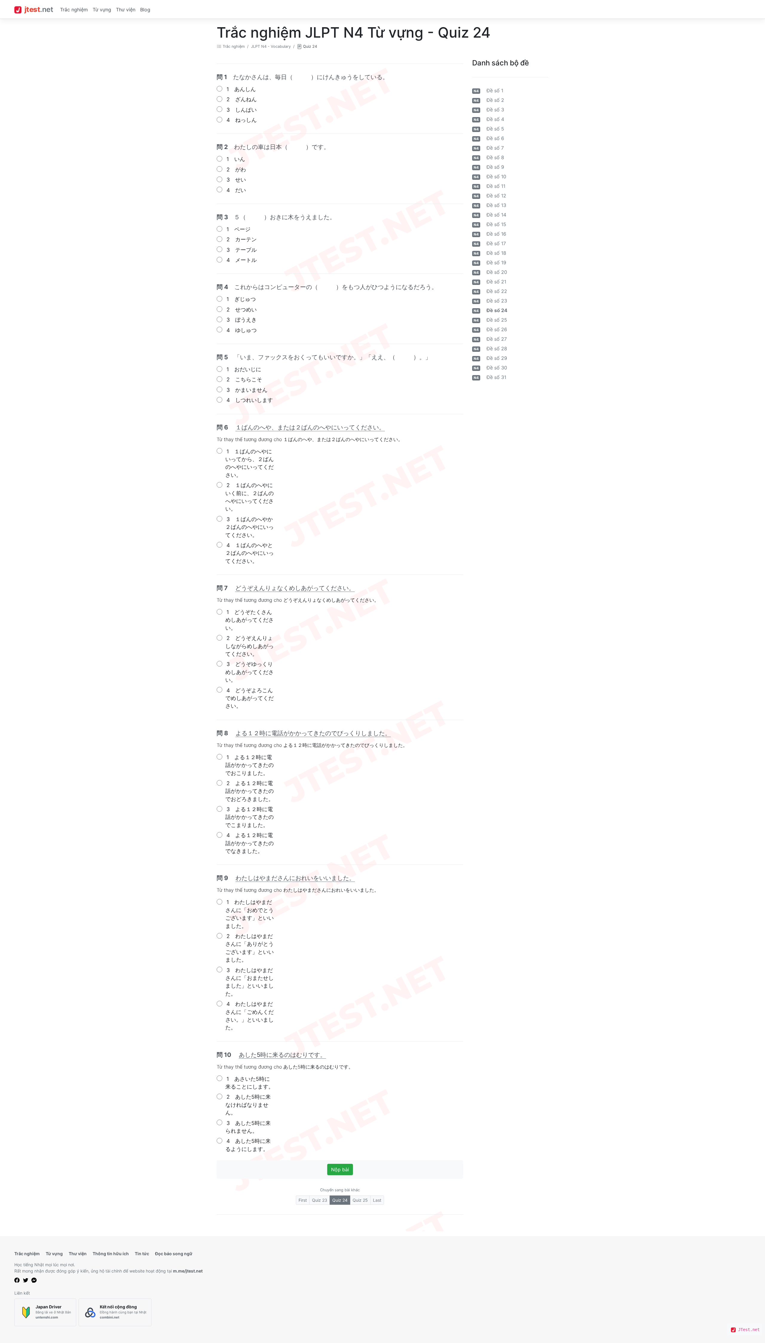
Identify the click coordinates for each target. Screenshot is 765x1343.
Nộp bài (340, 1169)
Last (377, 1200)
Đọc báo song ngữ (173, 1253)
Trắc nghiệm (74, 10)
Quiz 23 (319, 1200)
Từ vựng (102, 10)
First (303, 1200)
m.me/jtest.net (188, 1270)
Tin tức (142, 1253)
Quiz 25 (360, 1200)
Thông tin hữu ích (111, 1253)
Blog (145, 10)
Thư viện (125, 10)
